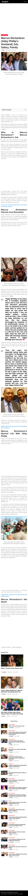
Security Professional (16, 647)
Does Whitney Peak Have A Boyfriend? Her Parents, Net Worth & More (17, 825)
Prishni (11, 768)
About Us (5, 893)
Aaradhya (4, 672)
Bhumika (11, 782)
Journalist (11, 747)
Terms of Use (16, 893)
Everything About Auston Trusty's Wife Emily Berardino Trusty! (17, 803)
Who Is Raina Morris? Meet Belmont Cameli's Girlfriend (17, 781)
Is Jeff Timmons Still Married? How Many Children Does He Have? (18, 855)
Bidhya (3, 716)
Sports (10, 800)
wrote (11, 296)
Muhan (11, 752)
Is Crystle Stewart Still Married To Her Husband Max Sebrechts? (17, 840)
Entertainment (12, 724)
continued (3, 347)
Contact (21, 893)
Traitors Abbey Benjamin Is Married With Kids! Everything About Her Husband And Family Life (11, 692)
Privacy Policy (10, 893)
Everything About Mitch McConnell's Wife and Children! (17, 810)
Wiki (9, 771)
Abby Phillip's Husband (6, 647)
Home (2, 893)
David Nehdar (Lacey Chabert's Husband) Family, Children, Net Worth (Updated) (18, 788)
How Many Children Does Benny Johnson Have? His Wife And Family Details (12, 714)
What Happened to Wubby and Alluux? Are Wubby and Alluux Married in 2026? (17, 795)
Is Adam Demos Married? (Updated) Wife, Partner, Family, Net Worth (18, 818)
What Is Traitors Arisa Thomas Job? (12, 668)
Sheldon (4, 694)
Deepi (3, 50)
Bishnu (11, 760)
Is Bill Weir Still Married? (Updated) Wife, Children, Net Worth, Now (18, 766)
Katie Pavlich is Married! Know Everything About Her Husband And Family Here (16, 758)
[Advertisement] (14, 19)
